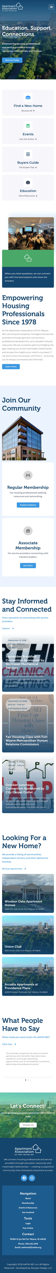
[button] (51, 6)
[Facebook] (24, 1178)
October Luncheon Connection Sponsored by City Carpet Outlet (25, 788)
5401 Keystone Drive (17, 708)
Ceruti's (11, 648)
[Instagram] (32, 1178)
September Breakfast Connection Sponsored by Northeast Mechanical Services (25, 662)
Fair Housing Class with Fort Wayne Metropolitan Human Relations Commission (27, 740)
